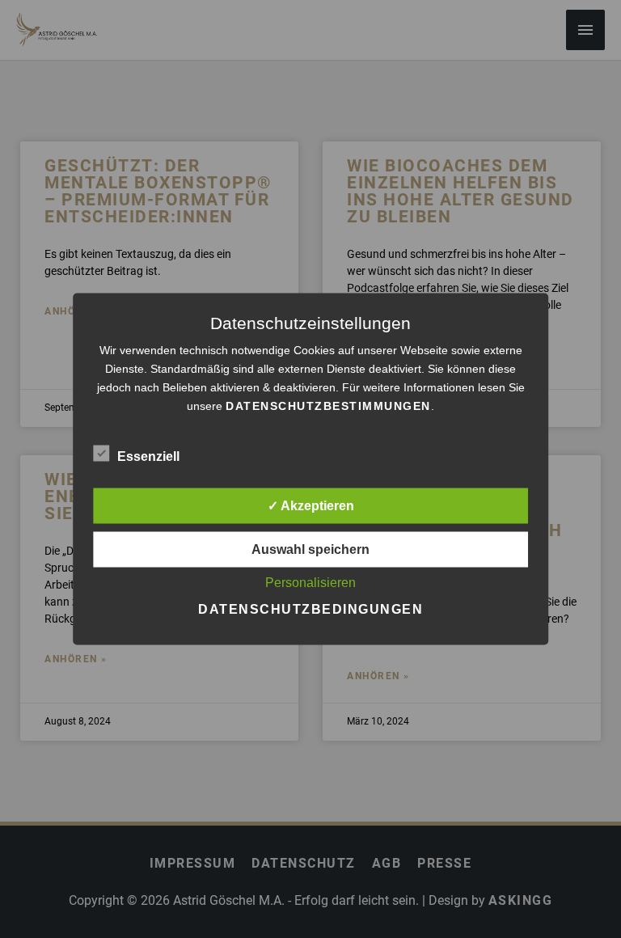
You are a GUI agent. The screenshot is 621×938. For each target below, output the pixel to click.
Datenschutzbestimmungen (328, 405)
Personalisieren (310, 582)
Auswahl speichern (310, 549)
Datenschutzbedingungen (310, 609)
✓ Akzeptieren (311, 506)
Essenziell (148, 456)
